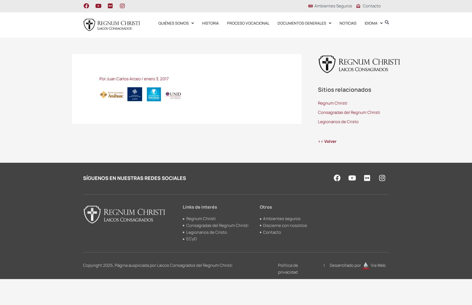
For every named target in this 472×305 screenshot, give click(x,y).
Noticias (348, 23)
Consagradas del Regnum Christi (349, 112)
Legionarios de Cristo (338, 122)
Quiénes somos (173, 23)
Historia (210, 23)
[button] (176, 23)
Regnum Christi (332, 103)
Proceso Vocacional (248, 23)
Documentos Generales (302, 23)
